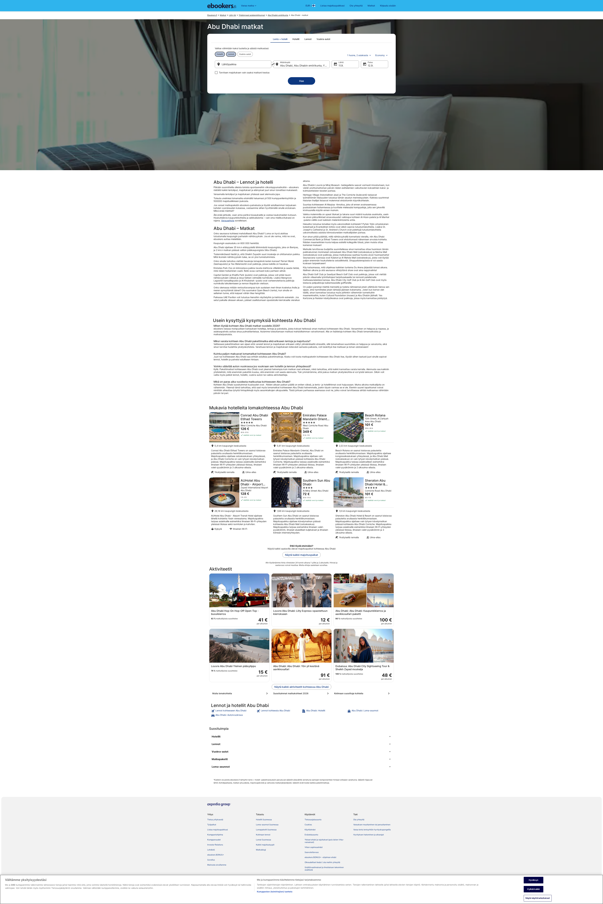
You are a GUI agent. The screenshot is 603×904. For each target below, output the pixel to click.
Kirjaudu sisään (388, 5)
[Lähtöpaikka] (243, 64)
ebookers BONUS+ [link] (215, 855)
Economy (380, 55)
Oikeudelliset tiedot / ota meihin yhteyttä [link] (322, 862)
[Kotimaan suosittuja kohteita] (362, 693)
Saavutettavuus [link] (312, 852)
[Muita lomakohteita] (240, 693)
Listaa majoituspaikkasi (332, 5)
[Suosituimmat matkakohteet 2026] (301, 693)
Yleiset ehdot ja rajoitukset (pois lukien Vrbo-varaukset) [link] (324, 840)
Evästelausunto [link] (311, 834)
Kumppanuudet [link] (214, 839)
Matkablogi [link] (261, 850)
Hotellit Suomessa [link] (264, 819)
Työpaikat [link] (211, 824)
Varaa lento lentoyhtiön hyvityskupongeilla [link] (372, 829)
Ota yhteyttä (356, 5)
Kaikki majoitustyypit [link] (265, 845)
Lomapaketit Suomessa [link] (266, 829)
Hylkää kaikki (533, 889)
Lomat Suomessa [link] (263, 839)
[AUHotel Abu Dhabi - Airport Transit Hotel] (239, 509)
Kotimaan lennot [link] (263, 834)
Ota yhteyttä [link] (358, 819)
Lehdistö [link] (211, 850)
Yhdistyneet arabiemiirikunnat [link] (252, 15)
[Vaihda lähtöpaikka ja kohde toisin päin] (273, 64)
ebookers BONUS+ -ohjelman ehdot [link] (320, 857)
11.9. (341, 65)
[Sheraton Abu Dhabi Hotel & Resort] (364, 509)
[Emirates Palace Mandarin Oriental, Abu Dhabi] (301, 443)
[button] (301, 736)
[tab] (280, 39)
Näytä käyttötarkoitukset (537, 898)
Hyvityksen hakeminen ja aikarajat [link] (368, 834)
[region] (301, 889)
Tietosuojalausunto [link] (313, 819)
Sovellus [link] (211, 860)
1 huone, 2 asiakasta (357, 55)
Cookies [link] (308, 824)
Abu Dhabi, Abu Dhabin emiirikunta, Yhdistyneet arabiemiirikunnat (305, 65)
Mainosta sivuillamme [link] (216, 865)
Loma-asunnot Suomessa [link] (267, 824)
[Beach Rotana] (364, 443)
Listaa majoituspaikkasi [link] (217, 829)
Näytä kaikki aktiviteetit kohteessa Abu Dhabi (301, 686)
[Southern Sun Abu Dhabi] (301, 509)
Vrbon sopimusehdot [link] (314, 847)
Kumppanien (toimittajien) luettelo (274, 891)
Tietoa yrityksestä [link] (215, 819)
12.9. (370, 65)
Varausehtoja (227, 220)
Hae (301, 80)
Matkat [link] (223, 15)
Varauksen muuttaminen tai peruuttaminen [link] (371, 824)
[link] (233, 711)
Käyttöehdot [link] (310, 829)
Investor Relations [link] (215, 845)
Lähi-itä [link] (232, 15)
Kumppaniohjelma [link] (215, 834)
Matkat (371, 5)
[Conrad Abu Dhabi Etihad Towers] (239, 443)
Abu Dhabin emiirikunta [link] (278, 15)
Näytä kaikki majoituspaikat (301, 554)
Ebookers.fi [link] (212, 15)
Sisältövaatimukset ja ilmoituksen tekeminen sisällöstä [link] (324, 868)
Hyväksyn (533, 880)
